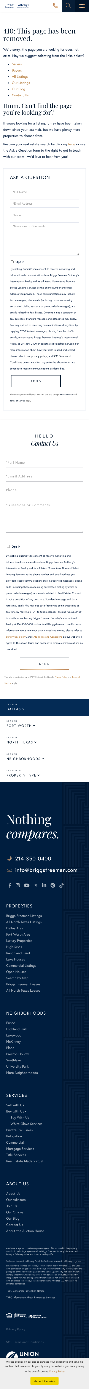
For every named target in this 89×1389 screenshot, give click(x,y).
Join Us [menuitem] (11, 1206)
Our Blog (18, 89)
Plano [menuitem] (10, 1048)
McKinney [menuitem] (13, 1041)
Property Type (21, 775)
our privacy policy (37, 356)
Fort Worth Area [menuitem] (18, 934)
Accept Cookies (44, 1381)
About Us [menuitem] (13, 1193)
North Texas (19, 742)
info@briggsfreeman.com (46, 869)
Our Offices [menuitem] (14, 1212)
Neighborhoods (23, 759)
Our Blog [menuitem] (12, 1218)
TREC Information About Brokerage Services (30, 1297)
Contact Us (20, 95)
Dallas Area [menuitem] (14, 928)
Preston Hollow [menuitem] (17, 1054)
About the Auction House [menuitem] (25, 1231)
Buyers (17, 70)
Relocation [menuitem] (14, 1136)
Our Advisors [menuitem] (16, 1200)
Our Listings (21, 83)
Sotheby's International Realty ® (21, 1261)
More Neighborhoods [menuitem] (22, 1072)
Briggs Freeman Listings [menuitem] (24, 915)
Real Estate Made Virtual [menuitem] (24, 1161)
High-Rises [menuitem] (14, 947)
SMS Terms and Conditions (47, 636)
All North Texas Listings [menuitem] (24, 922)
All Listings (20, 76)
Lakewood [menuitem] (13, 1035)
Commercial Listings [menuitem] (21, 965)
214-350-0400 (55, 6)
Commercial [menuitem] (15, 1142)
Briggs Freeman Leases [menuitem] (23, 984)
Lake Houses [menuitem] (15, 959)
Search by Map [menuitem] (17, 978)
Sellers (17, 64)
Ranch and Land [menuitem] (18, 953)
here (71, 144)
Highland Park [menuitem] (16, 1029)
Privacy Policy (66, 394)
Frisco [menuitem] (10, 1023)
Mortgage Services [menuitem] (20, 1148)
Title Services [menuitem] (16, 1155)
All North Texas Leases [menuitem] (23, 990)
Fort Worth (19, 725)
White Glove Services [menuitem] (27, 1124)
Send (35, 381)
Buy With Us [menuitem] (20, 1117)
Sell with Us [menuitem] (15, 1105)
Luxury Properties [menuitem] (19, 940)
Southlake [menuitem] (13, 1060)
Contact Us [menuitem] (14, 1224)
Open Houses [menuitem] (16, 972)
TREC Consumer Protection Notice (25, 1291)
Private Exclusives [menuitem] (19, 1130)
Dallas (13, 709)
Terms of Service (17, 400)
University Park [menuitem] (17, 1066)
